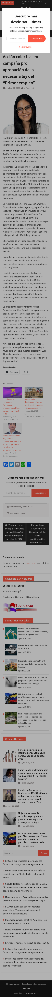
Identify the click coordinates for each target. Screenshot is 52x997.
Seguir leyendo (25, 46)
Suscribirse (36, 38)
